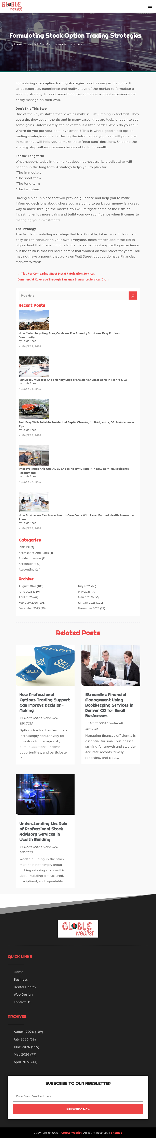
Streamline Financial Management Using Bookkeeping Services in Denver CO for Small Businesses (109, 705)
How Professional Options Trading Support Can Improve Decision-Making (45, 702)
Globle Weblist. (71, 1133)
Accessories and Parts (34, 553)
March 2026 (86, 597)
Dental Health (25, 987)
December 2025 (29, 608)
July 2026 (84, 586)
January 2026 (86, 602)
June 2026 (25, 591)
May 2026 (84, 591)
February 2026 (28, 602)
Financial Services (67, 44)
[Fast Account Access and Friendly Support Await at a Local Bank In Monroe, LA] (34, 367)
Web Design (23, 994)
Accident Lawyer (30, 558)
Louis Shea (22, 44)
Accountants (27, 564)
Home (18, 972)
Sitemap (116, 1133)
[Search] (133, 295)
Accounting (27, 569)
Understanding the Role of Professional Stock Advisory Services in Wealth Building (43, 831)
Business (21, 979)
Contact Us (22, 1002)
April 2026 (25, 597)
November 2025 (88, 608)
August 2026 (27, 586)
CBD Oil (24, 547)
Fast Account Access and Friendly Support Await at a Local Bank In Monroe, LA (73, 380)
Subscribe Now (78, 1109)
